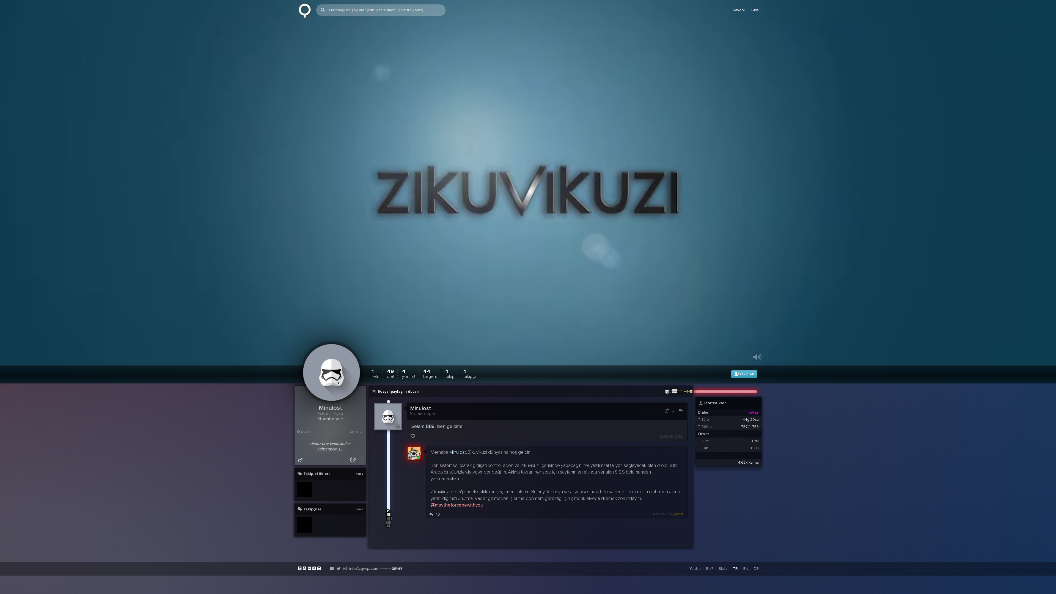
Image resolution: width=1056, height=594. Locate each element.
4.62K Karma (748, 462)
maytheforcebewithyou (459, 505)
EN (745, 568)
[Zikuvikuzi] (305, 10)
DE (756, 568)
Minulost (420, 408)
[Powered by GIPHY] (391, 569)
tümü (359, 473)
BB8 (430, 426)
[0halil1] (304, 489)
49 (390, 373)
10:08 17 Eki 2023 (670, 436)
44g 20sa (751, 419)
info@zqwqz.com (363, 568)
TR (735, 568)
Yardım (695, 568)
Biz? (709, 568)
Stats (723, 568)
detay (753, 412)
